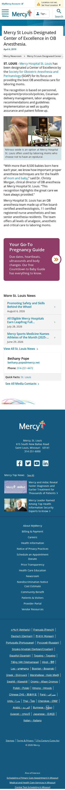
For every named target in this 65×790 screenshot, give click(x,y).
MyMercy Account (11, 3)
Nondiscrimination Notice (32, 582)
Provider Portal (33, 603)
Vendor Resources (33, 609)
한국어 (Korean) (45, 636)
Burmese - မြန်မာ (42, 707)
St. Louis (26, 377)
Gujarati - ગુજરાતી (20, 713)
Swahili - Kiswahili (17, 681)
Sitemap (10, 740)
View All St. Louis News (20, 349)
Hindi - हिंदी (48, 662)
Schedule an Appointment (32, 554)
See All (30, 475)
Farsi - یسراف (48, 694)
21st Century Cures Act (47, 740)
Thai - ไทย (29, 700)
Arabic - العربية (21, 707)
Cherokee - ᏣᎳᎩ (48, 700)
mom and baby (17, 178)
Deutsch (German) (21, 636)
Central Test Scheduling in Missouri (32, 787)
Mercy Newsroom (12, 56)
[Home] (22, 13)
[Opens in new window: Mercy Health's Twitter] (28, 463)
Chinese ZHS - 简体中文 (23, 694)
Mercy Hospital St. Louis (36, 64)
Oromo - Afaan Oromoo (44, 681)
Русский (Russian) (48, 642)
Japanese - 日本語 (44, 713)
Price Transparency (32, 564)
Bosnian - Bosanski (43, 668)
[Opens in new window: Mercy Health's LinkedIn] (45, 463)
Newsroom (32, 576)
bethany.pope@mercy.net (24, 362)
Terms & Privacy (25, 740)
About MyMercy (32, 525)
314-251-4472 (25, 368)
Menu (5, 16)
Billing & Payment (32, 531)
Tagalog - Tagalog (44, 655)
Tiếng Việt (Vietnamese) (25, 662)
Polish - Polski (21, 687)
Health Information (32, 543)
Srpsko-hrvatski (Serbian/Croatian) (32, 649)
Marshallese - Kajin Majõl (44, 675)
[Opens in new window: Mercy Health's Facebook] (19, 463)
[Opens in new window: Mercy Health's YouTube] (37, 463)
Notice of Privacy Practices (32, 548)
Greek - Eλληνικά (16, 675)
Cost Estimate (32, 586)
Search (59, 16)
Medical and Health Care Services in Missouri (32, 782)
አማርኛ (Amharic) (20, 629)
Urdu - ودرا (13, 700)
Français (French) (43, 629)
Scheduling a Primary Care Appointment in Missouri (32, 777)
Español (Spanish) (20, 655)
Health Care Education (32, 570)
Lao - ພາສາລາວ (20, 668)
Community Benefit (32, 592)
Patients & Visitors (33, 597)
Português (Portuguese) (20, 642)
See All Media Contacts (21, 384)
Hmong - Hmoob (42, 687)
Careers (32, 537)
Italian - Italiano (32, 720)
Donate (32, 559)
